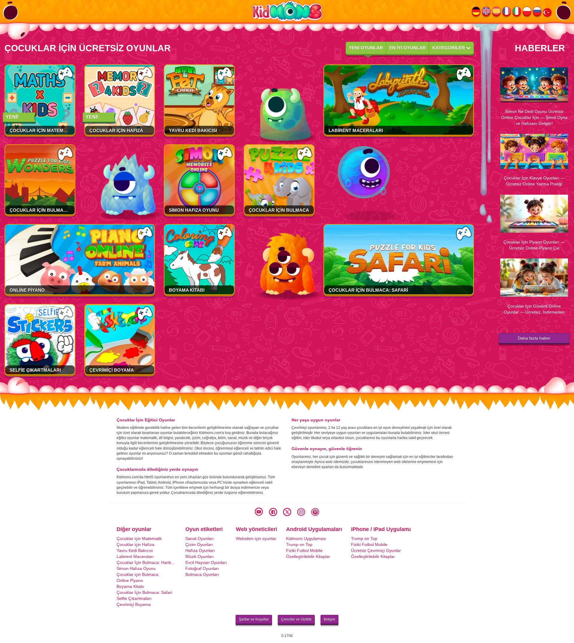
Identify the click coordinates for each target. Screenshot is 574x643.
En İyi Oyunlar (407, 47)
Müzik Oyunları (199, 556)
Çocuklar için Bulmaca (279, 210)
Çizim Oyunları (199, 544)
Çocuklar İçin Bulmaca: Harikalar (55, 210)
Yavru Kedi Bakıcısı (193, 130)
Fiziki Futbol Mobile (304, 550)
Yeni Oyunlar (366, 47)
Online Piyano (27, 290)
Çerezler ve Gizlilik (296, 619)
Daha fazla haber (534, 338)
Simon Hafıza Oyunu (194, 210)
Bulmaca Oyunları (202, 574)
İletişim (329, 619)
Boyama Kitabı (186, 290)
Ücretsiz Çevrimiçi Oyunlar (376, 550)
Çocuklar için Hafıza (116, 130)
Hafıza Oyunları (200, 550)
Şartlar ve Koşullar (254, 619)
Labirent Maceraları (356, 130)
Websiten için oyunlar (256, 538)
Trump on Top (299, 544)
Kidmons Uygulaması (306, 538)
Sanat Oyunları (199, 538)
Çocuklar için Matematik (42, 130)
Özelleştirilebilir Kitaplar (308, 556)
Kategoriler (449, 47)
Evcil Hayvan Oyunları (206, 562)
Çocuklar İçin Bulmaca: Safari (368, 290)
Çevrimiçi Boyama (111, 370)
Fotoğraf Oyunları (202, 568)
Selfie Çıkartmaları (35, 370)
